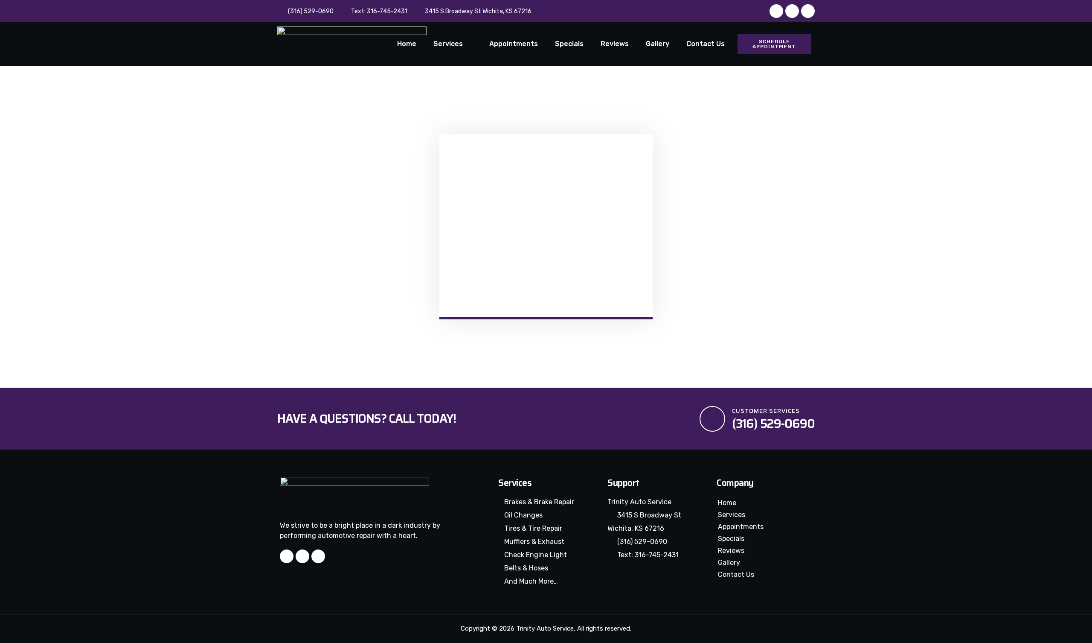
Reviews (615, 44)
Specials (569, 44)
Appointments (513, 44)
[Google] (808, 11)
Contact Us (705, 44)
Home (406, 44)
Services (448, 44)
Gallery (657, 44)
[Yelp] (792, 11)
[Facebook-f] (776, 11)
